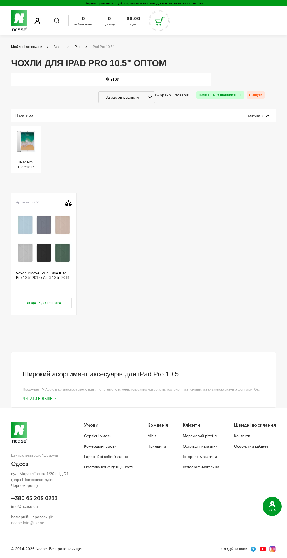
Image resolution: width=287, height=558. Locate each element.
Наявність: (217, 95)
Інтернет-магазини (200, 456)
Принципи (156, 446)
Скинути (255, 95)
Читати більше (38, 399)
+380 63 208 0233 (34, 498)
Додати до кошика (44, 303)
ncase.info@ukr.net (28, 522)
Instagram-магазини (201, 467)
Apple (58, 47)
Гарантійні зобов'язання (106, 456)
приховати (255, 115)
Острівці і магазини (200, 446)
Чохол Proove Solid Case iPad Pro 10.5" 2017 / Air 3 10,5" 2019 (42, 275)
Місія (152, 436)
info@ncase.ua (24, 506)
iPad (77, 47)
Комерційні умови (100, 446)
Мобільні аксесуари (26, 47)
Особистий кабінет (251, 446)
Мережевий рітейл (200, 436)
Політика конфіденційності (108, 467)
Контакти (242, 436)
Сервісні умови (98, 436)
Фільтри (111, 79)
